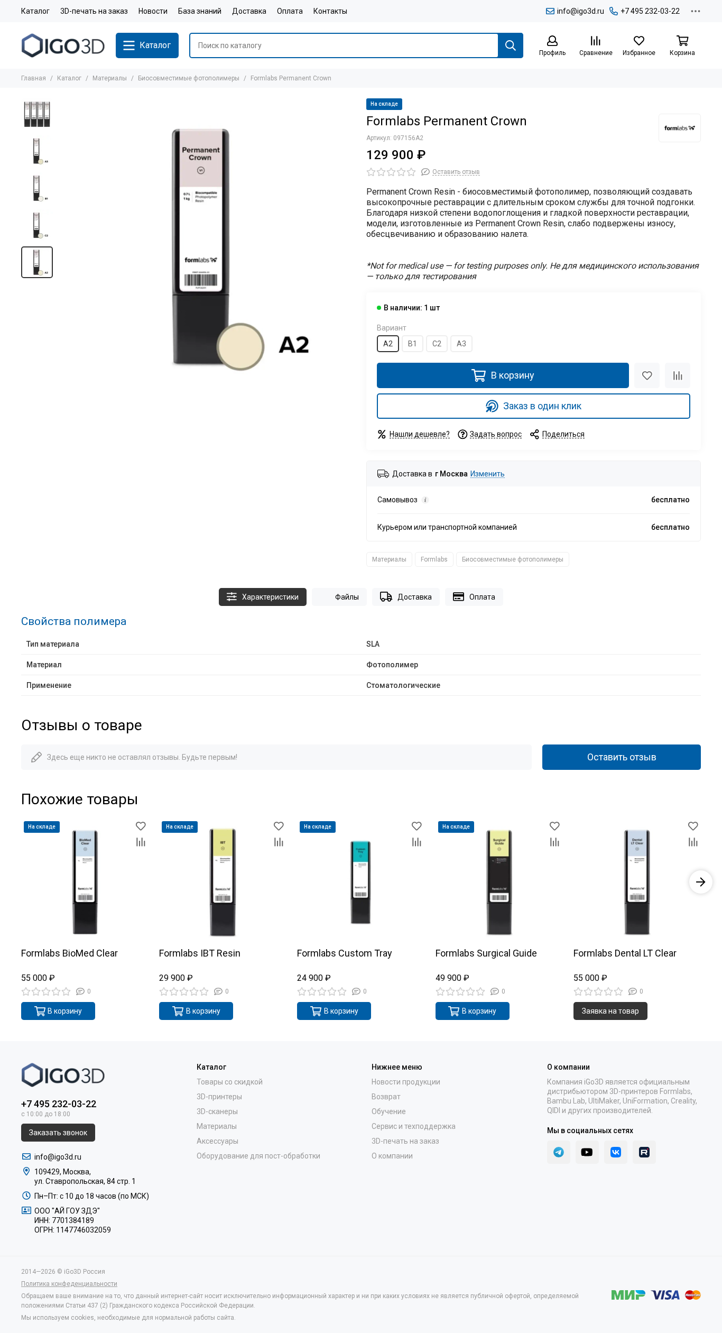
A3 (461, 343)
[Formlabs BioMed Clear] (85, 882)
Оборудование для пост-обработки (258, 1156)
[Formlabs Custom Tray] (360, 882)
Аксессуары (217, 1141)
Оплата (290, 11)
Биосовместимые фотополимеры (188, 78)
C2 (436, 343)
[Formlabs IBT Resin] (222, 882)
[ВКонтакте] (615, 1152)
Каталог (35, 11)
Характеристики (270, 597)
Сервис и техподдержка (414, 1126)
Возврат (386, 1096)
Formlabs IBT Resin (199, 954)
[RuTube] (644, 1152)
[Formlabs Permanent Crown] (207, 247)
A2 (388, 343)
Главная (33, 78)
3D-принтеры (219, 1096)
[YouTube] (587, 1152)
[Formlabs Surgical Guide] (499, 882)
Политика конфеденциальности (69, 1284)
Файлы (347, 597)
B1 (412, 343)
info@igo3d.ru (580, 11)
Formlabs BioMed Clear (69, 954)
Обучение (389, 1111)
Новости (153, 11)
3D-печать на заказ (94, 11)
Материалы (109, 78)
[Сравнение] (677, 375)
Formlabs (434, 559)
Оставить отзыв (621, 756)
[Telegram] (558, 1152)
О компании (392, 1156)
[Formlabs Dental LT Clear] (637, 882)
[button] (63, 247)
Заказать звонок (58, 1132)
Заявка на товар (610, 1011)
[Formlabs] (679, 128)
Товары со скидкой (230, 1082)
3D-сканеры (217, 1111)
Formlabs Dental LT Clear (625, 954)
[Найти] (510, 45)
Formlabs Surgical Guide (486, 954)
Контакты (330, 11)
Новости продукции (406, 1082)
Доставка (249, 11)
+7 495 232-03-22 (650, 11)
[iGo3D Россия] (63, 45)
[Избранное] (647, 375)
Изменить (487, 474)
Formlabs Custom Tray (344, 954)
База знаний (199, 11)
